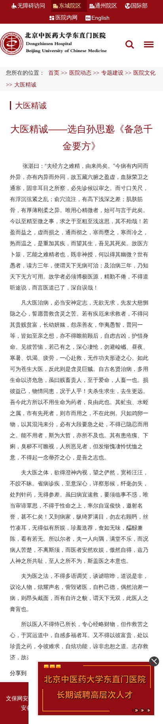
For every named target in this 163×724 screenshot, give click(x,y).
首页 (53, 73)
